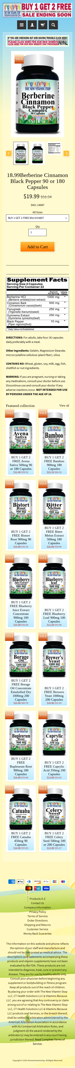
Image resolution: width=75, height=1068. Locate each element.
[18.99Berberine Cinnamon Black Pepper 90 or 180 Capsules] (20, 153)
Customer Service (37, 929)
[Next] (66, 153)
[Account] (32, 24)
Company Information (37, 908)
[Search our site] (53, 24)
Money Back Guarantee (37, 934)
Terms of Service (37, 916)
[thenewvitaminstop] (37, 10)
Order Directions (37, 921)
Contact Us (37, 903)
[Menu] (21, 24)
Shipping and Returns (37, 925)
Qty (37, 227)
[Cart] (42, 24)
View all (64, 405)
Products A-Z (38, 899)
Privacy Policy (37, 912)
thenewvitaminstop (36, 1060)
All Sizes (38, 212)
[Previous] (8, 153)
